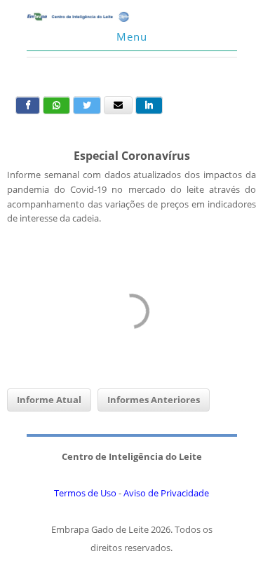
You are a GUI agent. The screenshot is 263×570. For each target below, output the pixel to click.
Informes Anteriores (153, 399)
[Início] (79, 18)
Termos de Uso (85, 493)
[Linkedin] (149, 105)
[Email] (118, 105)
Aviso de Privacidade (166, 493)
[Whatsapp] (56, 105)
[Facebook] (27, 105)
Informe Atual (49, 399)
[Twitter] (87, 105)
